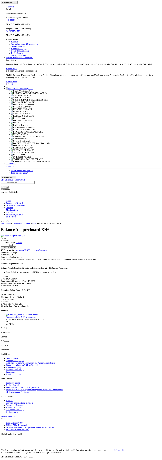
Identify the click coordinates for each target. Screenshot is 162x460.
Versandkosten (12, 358)
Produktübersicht (13, 383)
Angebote (10, 212)
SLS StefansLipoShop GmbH (13, 180)
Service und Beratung (19, 46)
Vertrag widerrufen (18, 55)
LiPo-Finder (11, 217)
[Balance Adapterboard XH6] (13, 236)
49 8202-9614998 (13, 31)
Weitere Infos (11, 68)
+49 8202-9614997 (14, 20)
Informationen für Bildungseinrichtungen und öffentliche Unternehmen (34, 390)
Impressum (10, 372)
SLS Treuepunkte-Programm (17, 392)
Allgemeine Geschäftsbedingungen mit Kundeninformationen (30, 363)
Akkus (8, 201)
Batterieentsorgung (13, 367)
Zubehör (9, 208)
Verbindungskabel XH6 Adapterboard (21, 317)
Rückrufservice (17, 53)
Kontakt (14, 42)
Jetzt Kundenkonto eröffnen (22, 170)
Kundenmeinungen (18, 48)
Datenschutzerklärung (15, 370)
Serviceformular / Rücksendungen (24, 44)
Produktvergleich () (14, 214)
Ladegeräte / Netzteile (15, 203)
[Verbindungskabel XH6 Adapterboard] (22, 315)
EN (12, 84)
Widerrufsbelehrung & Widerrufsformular (22, 365)
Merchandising (12, 210)
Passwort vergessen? (19, 173)
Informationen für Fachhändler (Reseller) (22, 387)
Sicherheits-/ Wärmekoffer (16, 205)
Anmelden (10, 166)
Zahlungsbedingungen (15, 360)
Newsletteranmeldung (20, 51)
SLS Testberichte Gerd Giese (17, 430)
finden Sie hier (119, 450)
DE (7, 84)
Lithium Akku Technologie (17, 425)
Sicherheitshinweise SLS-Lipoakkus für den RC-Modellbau (30, 427)
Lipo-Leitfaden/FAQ (14, 423)
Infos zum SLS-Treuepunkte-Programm (31, 250)
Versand (19, 243)
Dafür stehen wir (12, 385)
